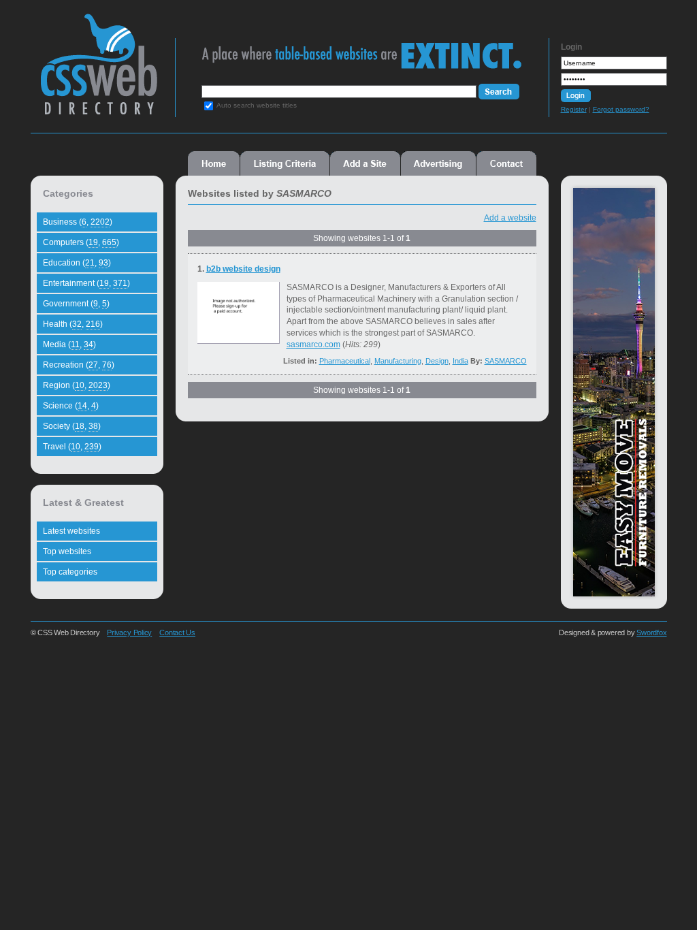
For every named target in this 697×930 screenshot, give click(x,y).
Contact (506, 163)
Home (214, 163)
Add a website (510, 218)
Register (574, 109)
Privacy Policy (129, 632)
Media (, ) (69, 344)
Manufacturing (397, 361)
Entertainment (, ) (86, 283)
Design (437, 361)
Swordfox (651, 632)
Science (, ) (71, 406)
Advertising (438, 163)
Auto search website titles (256, 105)
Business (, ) (77, 222)
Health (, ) (73, 324)
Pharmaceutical (344, 361)
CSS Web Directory (98, 71)
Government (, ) (76, 303)
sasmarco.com (313, 344)
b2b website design (243, 269)
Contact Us (177, 632)
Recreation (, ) (78, 365)
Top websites (67, 551)
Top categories (70, 572)
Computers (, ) (81, 242)
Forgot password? (621, 109)
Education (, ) (77, 263)
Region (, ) (76, 385)
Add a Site (365, 163)
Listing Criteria (284, 163)
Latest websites (71, 531)
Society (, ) (72, 426)
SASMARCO (506, 361)
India (460, 361)
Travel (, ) (72, 446)
